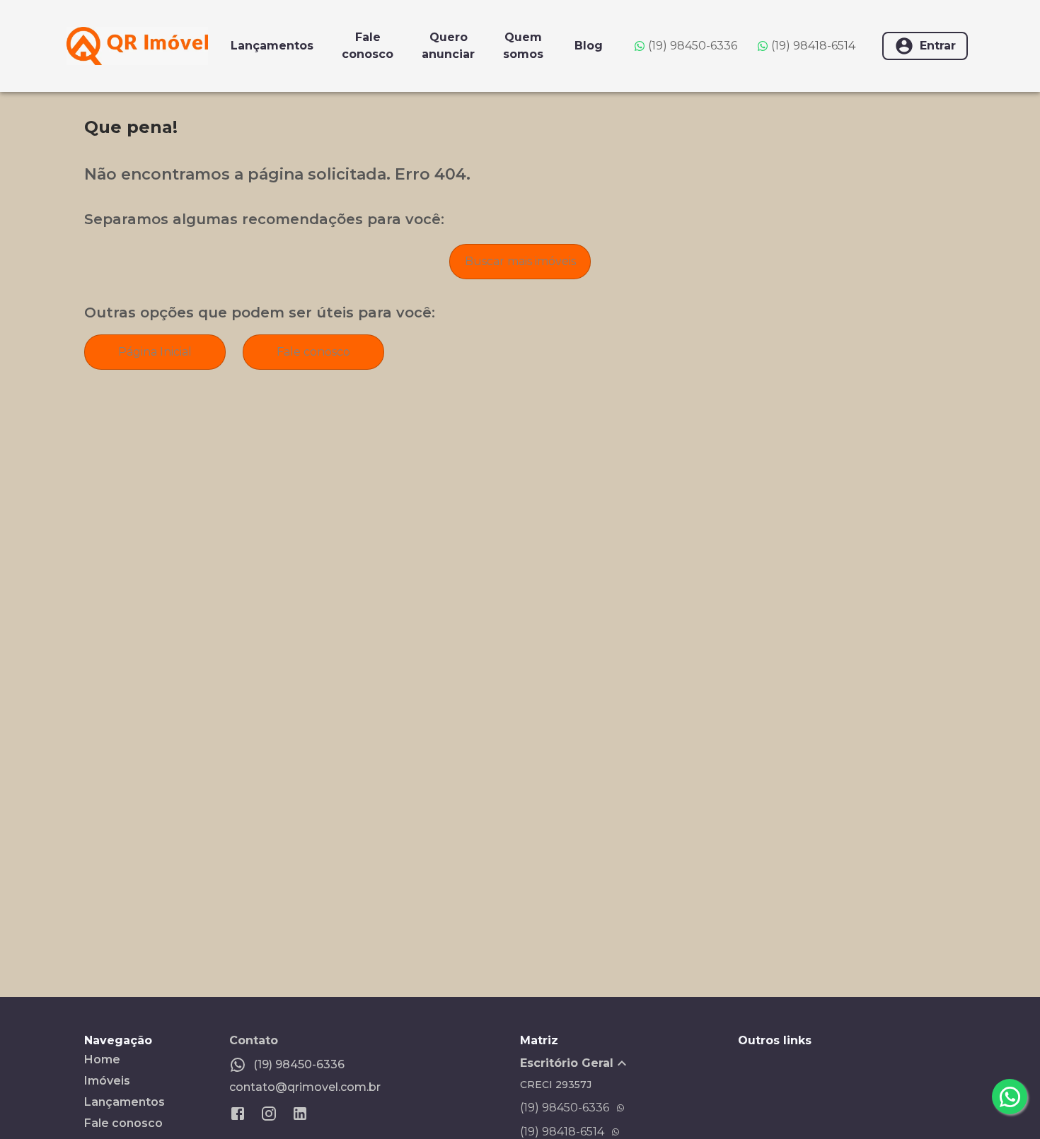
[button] (629, 1063)
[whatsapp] (1009, 1096)
